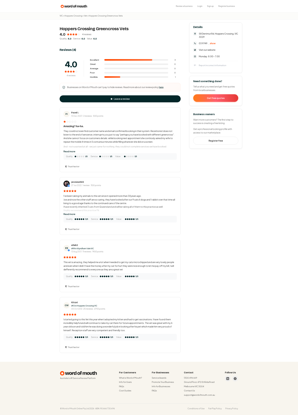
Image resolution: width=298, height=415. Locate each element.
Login (199, 6)
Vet (85, 15)
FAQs (121, 386)
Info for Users (125, 382)
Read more (69, 151)
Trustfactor (73, 166)
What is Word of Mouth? (130, 378)
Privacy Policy (231, 408)
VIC (61, 15)
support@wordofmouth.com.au (199, 395)
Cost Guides (125, 390)
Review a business (184, 6)
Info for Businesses (161, 386)
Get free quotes (216, 97)
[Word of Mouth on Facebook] (235, 378)
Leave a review (122, 98)
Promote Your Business (163, 382)
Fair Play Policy (215, 408)
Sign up (210, 6)
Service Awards (159, 378)
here (161, 87)
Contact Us (189, 390)
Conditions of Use (196, 408)
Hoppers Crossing (73, 15)
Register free (216, 140)
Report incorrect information (212, 65)
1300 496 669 (190, 378)
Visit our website (207, 49)
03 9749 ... (207, 43)
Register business (226, 6)
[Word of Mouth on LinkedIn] (227, 378)
